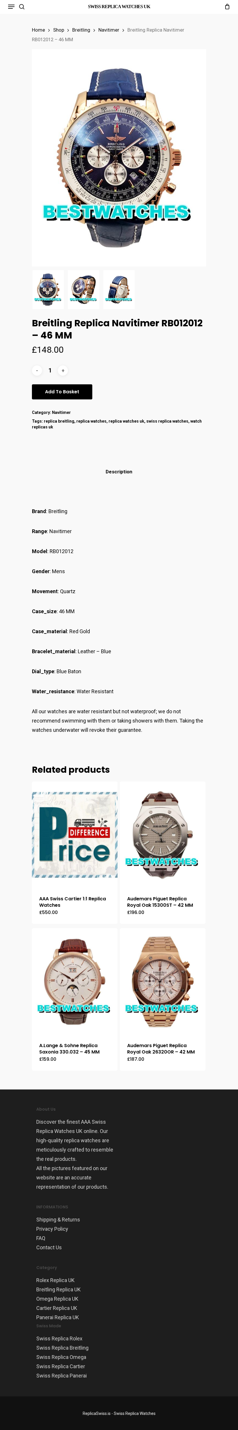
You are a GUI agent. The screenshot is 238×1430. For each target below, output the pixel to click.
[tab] (119, 471)
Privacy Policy (52, 1229)
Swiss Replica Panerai (61, 1376)
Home (38, 30)
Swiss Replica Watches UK (119, 6)
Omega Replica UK (57, 1299)
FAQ (40, 1238)
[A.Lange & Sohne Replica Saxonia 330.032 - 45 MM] (75, 981)
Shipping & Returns (58, 1220)
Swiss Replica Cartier (60, 1366)
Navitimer (108, 30)
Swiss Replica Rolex (59, 1338)
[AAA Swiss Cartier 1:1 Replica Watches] (75, 834)
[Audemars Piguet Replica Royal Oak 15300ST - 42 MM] (162, 834)
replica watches (91, 421)
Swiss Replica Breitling (62, 1348)
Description (119, 472)
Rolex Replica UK (55, 1280)
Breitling (81, 30)
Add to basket (62, 391)
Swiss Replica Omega (61, 1357)
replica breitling (59, 421)
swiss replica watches (167, 421)
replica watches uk (126, 421)
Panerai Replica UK (57, 1317)
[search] (22, 6)
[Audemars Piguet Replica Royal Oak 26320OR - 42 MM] (162, 981)
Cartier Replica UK (56, 1308)
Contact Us (49, 1247)
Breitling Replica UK (58, 1289)
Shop (58, 30)
